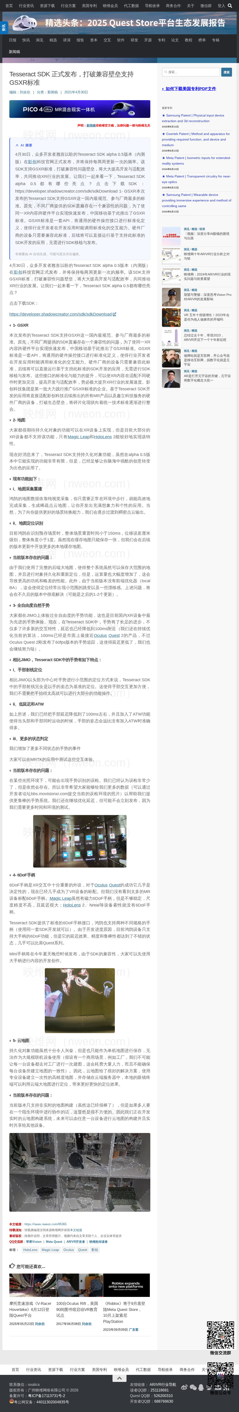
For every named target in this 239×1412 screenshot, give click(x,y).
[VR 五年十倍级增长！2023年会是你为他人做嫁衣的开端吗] (171, 317)
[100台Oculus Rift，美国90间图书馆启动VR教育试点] (79, 1285)
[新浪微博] (184, 1387)
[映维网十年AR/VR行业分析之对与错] (171, 256)
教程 (188, 40)
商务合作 (173, 6)
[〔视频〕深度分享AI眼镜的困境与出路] (171, 236)
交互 (107, 40)
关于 (190, 6)
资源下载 (47, 6)
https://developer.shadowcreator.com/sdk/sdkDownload (60, 314)
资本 (94, 40)
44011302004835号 (52, 1402)
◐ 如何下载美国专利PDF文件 (189, 88)
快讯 (26, 40)
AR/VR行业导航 (163, 1385)
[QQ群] (201, 1387)
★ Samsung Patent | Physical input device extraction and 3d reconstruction (193, 118)
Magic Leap (79, 436)
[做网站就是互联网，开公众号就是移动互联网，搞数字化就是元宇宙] (171, 358)
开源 (148, 40)
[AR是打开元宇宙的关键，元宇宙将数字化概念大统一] (171, 378)
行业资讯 (26, 6)
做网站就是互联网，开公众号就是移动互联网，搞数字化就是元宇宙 (207, 360)
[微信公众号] (193, 1387)
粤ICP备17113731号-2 (46, 1396)
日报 (12, 40)
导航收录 (152, 6)
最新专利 (167, 107)
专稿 (215, 40)
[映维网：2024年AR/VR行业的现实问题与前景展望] (171, 277)
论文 (175, 40)
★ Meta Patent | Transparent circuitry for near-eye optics (196, 179)
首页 (9, 6)
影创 (32, 161)
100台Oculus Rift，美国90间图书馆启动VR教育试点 (77, 1309)
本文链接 (76, 1230)
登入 (221, 6)
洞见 (39, 40)
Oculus (100, 635)
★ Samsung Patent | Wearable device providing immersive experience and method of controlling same (196, 200)
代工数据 (131, 6)
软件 (121, 40)
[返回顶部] (119, 1378)
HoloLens (103, 436)
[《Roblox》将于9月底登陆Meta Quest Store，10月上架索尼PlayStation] (126, 1285)
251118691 (160, 1390)
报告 (80, 40)
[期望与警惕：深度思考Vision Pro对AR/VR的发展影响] (171, 297)
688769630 (163, 1401)
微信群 (206, 6)
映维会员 (110, 6)
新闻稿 (14, 52)
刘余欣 (25, 92)
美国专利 (89, 6)
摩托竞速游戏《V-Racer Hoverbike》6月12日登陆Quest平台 (30, 1309)
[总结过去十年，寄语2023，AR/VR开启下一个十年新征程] (171, 337)
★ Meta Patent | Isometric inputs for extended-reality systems (196, 160)
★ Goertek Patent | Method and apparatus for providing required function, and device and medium (196, 139)
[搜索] (230, 6)
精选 (53, 40)
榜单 (202, 40)
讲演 (66, 40)
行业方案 (68, 6)
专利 (161, 40)
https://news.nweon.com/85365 (46, 1224)
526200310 (163, 1396)
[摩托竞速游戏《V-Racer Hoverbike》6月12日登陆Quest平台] (32, 1285)
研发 (134, 40)
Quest (114, 635)
